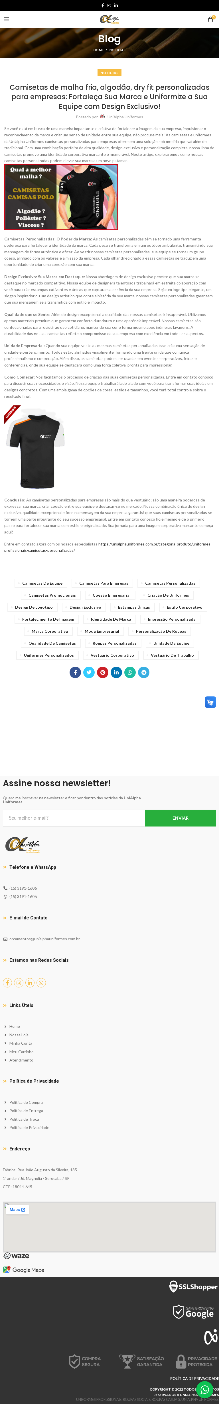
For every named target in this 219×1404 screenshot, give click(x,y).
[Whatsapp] (41, 982)
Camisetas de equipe (42, 583)
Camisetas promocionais (52, 595)
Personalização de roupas (161, 631)
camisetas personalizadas (170, 583)
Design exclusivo (85, 607)
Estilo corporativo (184, 607)
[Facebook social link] (103, 5)
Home (99, 50)
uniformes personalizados (49, 655)
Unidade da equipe (171, 643)
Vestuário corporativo (112, 655)
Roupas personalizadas (115, 643)
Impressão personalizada (172, 619)
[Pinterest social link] (102, 672)
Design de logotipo (34, 607)
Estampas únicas (134, 607)
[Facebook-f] (7, 982)
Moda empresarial (102, 631)
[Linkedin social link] (116, 5)
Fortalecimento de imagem (48, 619)
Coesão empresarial (112, 595)
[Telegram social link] (143, 672)
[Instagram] (18, 982)
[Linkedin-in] (30, 982)
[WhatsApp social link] (130, 672)
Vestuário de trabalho (172, 655)
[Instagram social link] (109, 5)
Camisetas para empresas (103, 583)
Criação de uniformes (168, 595)
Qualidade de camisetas (52, 643)
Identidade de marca (111, 619)
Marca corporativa (50, 631)
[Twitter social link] (89, 672)
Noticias (117, 50)
